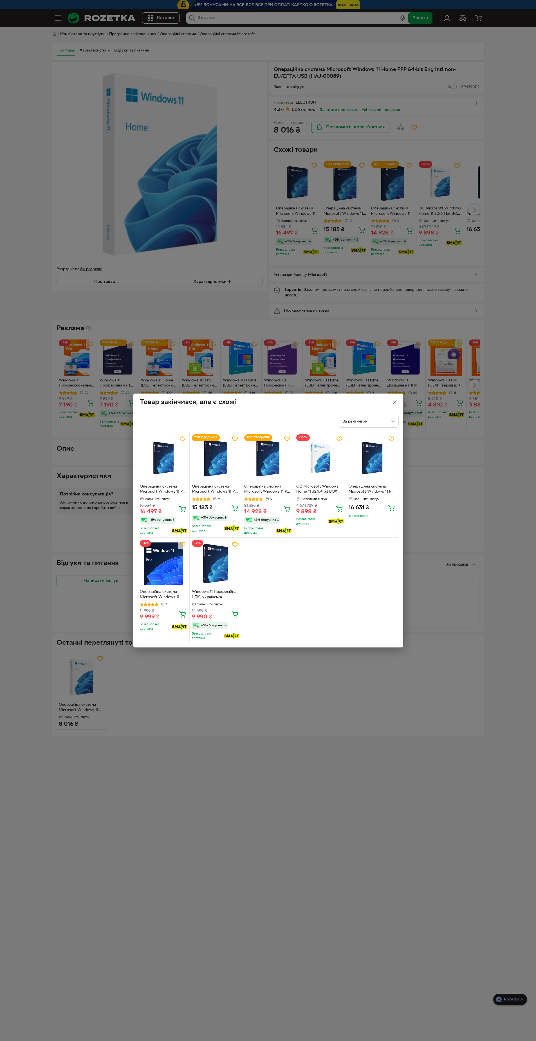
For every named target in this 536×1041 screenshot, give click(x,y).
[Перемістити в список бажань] (182, 438)
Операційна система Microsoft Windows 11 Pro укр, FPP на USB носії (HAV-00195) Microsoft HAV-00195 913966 (372, 490)
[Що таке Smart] (179, 530)
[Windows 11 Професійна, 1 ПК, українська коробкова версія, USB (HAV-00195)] (215, 563)
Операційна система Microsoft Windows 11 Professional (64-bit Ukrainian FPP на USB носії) (159, 595)
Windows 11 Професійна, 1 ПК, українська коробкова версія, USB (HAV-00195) (214, 595)
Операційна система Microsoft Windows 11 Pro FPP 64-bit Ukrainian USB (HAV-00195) (163, 490)
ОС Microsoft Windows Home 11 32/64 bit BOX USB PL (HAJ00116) (317, 490)
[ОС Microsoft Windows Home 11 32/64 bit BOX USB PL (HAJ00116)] (320, 458)
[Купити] (182, 508)
